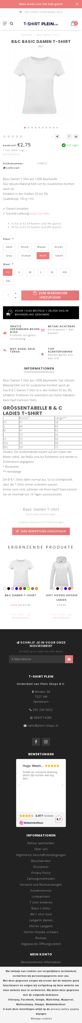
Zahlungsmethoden (41, 879)
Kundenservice (41, 890)
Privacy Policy (41, 873)
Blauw (41, 247)
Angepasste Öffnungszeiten (41, 944)
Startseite (26, 34)
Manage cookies (41, 1018)
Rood (24, 247)
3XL (8, 281)
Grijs (9, 255)
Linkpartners (41, 896)
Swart (59, 255)
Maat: (8, 264)
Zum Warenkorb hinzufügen (52, 295)
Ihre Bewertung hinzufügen (43, 531)
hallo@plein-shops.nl (43, 725)
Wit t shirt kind (41, 914)
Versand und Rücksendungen (41, 884)
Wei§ (43, 255)
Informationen (39, 368)
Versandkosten (11, 154)
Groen (59, 247)
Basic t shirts (41, 908)
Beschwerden (41, 861)
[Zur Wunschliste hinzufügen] (69, 137)
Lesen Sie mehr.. (40, 213)
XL (52, 272)
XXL (65, 272)
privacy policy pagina (65, 1009)
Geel (9, 247)
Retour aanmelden (41, 843)
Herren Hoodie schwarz (41, 932)
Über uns (41, 849)
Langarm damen (41, 920)
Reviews (41, 938)
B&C (41, 46)
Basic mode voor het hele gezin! (41, 4)
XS (7, 272)
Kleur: (8, 239)
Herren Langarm (41, 926)
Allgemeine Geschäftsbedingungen (41, 855)
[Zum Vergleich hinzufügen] (76, 137)
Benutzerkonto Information (41, 962)
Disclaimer (41, 867)
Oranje (26, 255)
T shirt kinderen (41, 902)
